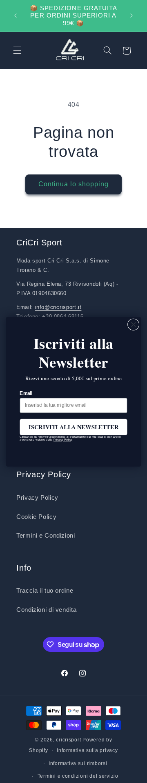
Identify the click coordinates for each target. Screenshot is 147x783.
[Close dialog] (133, 324)
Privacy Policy (62, 439)
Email (26, 392)
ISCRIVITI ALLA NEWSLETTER (73, 426)
